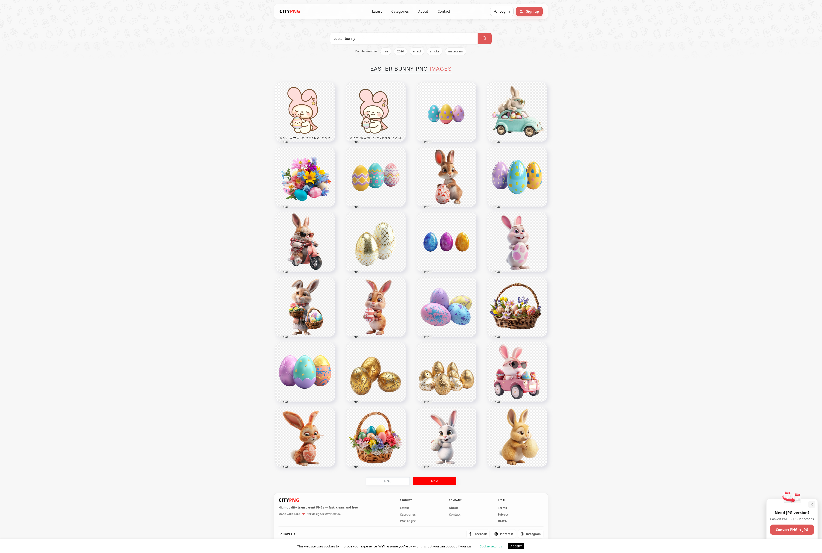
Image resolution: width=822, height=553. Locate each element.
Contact (444, 11)
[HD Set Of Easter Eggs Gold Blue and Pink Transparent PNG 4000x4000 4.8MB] (446, 242)
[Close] (811, 504)
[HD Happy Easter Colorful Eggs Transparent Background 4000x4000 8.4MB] (446, 307)
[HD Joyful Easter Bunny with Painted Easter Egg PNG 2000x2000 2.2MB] (376, 307)
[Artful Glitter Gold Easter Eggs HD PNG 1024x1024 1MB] (446, 372)
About (423, 11)
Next (434, 481)
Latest (377, 11)
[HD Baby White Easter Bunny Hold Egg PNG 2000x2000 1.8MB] (446, 437)
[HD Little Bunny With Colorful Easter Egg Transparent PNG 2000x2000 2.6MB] (305, 437)
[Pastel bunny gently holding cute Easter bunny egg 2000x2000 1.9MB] (376, 112)
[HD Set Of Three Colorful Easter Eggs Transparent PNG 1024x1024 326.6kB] (446, 112)
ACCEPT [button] (516, 546)
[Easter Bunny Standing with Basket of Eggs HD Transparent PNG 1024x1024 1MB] (305, 307)
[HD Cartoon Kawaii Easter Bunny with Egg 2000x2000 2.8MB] (517, 437)
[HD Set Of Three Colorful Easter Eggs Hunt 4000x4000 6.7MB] (305, 372)
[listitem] (478, 534)
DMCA (502, 521)
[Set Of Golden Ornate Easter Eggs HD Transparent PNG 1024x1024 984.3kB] (376, 372)
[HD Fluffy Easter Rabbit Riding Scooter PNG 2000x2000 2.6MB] (305, 242)
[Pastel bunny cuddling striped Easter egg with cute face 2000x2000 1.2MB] (305, 112)
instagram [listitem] (455, 51)
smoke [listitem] (434, 51)
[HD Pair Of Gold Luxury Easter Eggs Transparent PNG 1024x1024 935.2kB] (376, 242)
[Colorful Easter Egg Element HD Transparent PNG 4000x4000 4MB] (376, 177)
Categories (400, 11)
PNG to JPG (408, 521)
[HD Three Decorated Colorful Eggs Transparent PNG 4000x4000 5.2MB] (517, 177)
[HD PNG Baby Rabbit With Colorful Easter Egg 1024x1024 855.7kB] (446, 177)
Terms (502, 508)
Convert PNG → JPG (792, 529)
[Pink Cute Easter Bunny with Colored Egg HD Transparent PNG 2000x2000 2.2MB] (517, 242)
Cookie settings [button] (491, 546)
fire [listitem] (385, 51)
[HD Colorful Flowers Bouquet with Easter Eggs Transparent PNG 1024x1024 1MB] (305, 177)
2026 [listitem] (400, 51)
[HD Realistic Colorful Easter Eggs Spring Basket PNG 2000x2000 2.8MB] (517, 307)
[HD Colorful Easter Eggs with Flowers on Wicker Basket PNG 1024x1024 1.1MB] (376, 437)
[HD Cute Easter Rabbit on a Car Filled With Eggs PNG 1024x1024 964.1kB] (517, 112)
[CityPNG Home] (289, 11)
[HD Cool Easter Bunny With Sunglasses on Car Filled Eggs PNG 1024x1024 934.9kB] (517, 372)
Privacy (503, 514)
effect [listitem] (417, 51)
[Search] (485, 38)
